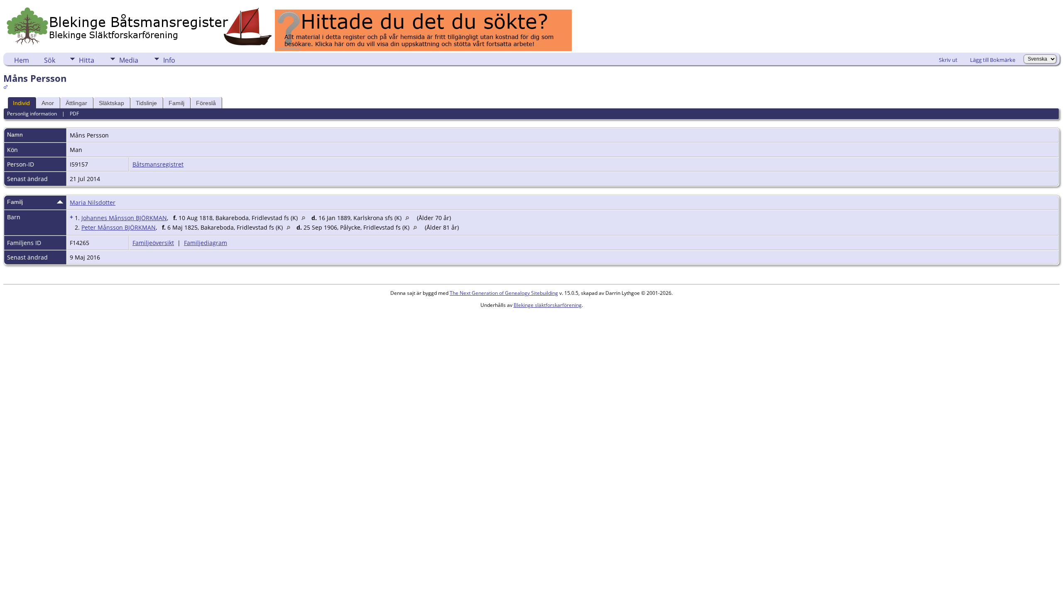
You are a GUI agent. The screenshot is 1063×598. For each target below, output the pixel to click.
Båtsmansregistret (158, 164)
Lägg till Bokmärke (992, 60)
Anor (48, 103)
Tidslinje (146, 103)
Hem (21, 60)
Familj (176, 103)
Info (169, 60)
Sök (49, 60)
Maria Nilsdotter (92, 202)
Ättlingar (76, 103)
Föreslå (206, 103)
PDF (74, 113)
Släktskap (111, 103)
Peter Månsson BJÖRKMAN (118, 227)
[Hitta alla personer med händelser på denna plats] (305, 218)
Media (128, 60)
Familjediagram (205, 243)
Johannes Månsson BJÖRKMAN (124, 218)
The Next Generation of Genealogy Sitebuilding (504, 293)
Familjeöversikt (153, 243)
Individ (21, 103)
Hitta (86, 60)
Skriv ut (948, 60)
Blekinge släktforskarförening (548, 305)
